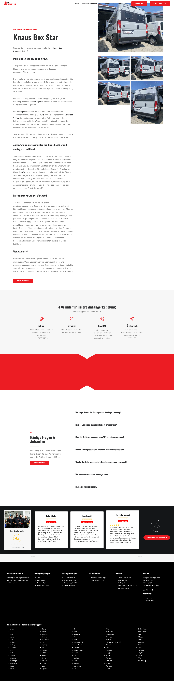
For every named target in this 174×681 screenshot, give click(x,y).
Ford (43, 647)
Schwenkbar (41, 583)
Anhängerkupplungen (99, 578)
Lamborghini (78, 642)
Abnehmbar (41, 580)
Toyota (140, 653)
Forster (44, 650)
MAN (75, 661)
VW (139, 658)
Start (77, 3)
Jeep (75, 629)
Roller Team (142, 632)
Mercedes (77, 666)
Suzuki (140, 645)
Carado (12, 655)
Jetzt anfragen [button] (39, 463)
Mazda (76, 663)
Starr (38, 578)
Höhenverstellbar (43, 585)
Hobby (44, 655)
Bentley (12, 645)
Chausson (13, 663)
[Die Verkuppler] (10, 4)
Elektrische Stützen (98, 580)
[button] (144, 590)
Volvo (140, 655)
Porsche (109, 661)
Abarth (12, 629)
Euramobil (45, 639)
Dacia (44, 632)
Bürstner (13, 647)
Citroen (12, 666)
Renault (109, 666)
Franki (44, 645)
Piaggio (108, 653)
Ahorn (12, 634)
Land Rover (78, 645)
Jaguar (44, 669)
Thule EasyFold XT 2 (71, 580)
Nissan (108, 645)
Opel (107, 647)
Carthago (13, 658)
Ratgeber (39, 102)
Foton (44, 653)
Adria (11, 632)
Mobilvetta (110, 634)
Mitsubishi (109, 632)
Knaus (76, 639)
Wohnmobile (109, 3)
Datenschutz (150, 600)
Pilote (108, 655)
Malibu (76, 658)
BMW (11, 650)
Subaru (140, 639)
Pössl (108, 663)
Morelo (108, 639)
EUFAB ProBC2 (69, 578)
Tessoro (141, 650)
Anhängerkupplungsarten (92, 3)
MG (75, 669)
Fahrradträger (123, 3)
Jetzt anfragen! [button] (23, 280)
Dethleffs (45, 634)
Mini (107, 629)
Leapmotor (78, 647)
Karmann (77, 634)
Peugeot (109, 650)
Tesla (140, 647)
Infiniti (44, 663)
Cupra (44, 629)
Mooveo (109, 637)
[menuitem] (77, 3)
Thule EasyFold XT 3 (71, 583)
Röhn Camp (142, 629)
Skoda (140, 637)
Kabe (76, 632)
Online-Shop (122, 583)
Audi (11, 639)
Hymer (44, 658)
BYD (11, 653)
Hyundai (45, 661)
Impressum (149, 598)
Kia (75, 637)
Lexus (76, 653)
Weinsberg (142, 661)
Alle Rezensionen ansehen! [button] (156, 537)
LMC (75, 655)
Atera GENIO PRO (70, 585)
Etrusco (44, 637)
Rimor (108, 669)
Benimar (13, 642)
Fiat (43, 642)
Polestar (109, 658)
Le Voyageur (78, 650)
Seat (140, 634)
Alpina (12, 637)
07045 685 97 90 (149, 580)
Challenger (13, 661)
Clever (12, 669)
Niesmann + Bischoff (113, 642)
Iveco (44, 666)
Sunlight (141, 642)
